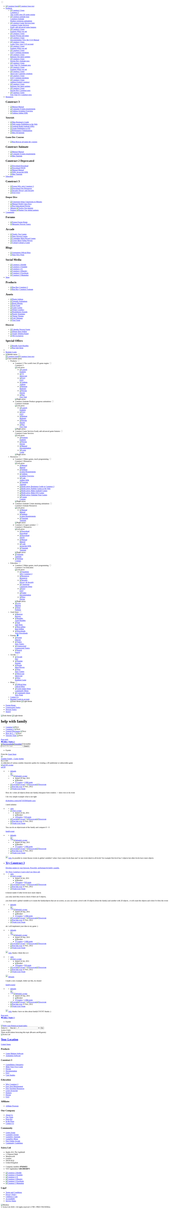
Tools (18, 320)
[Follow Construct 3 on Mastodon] (19, 275)
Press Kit (9, 1119)
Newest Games (21, 236)
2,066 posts (28, 782)
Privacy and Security (26, 191)
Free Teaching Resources (15, 1089)
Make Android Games (38, 491)
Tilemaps (19, 318)
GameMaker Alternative (14, 1065)
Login (14, 352)
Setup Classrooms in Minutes (31, 202)
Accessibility (10, 1199)
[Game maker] (20, 356)
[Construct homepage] (20, 6)
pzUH (3, 767)
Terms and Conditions (14, 1192)
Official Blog (25, 253)
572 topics (19, 782)
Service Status (11, 1201)
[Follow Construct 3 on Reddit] (18, 265)
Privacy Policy (11, 1195)
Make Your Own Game (14, 1067)
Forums (13, 635)
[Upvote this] (17, 784)
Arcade (13, 655)
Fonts (18, 306)
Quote (22, 789)
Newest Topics (25, 224)
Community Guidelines (14, 1143)
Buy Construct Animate (24, 289)
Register (9, 352)
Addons (20, 299)
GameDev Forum (12, 1135)
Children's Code (12, 1197)
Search (8, 712)
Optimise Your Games (38, 495)
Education (9, 176)
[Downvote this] (36, 784)
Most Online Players (25, 241)
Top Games (22, 234)
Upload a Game (24, 243)
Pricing (8, 1069)
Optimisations (27, 131)
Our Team (9, 1117)
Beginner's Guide (22, 122)
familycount (10, 831)
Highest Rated (23, 334)
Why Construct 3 (12, 1084)
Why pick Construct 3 (25, 186)
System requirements (27, 109)
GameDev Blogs (12, 1139)
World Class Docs (25, 204)
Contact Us (14, 697)
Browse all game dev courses (26, 142)
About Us (9, 1115)
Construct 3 (32, 363)
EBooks (19, 303)
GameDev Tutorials (13, 1137)
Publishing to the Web (29, 124)
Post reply (4, 739)
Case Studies (10, 1075)
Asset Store (14, 612)
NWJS (22, 168)
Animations (22, 301)
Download (24, 166)
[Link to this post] (16, 787)
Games (19, 308)
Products (9, 8)
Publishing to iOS (23, 128)
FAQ (18, 193)
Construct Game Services (37, 431)
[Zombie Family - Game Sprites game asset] (2, 757)
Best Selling (22, 332)
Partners (9, 1093)
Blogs (12, 682)
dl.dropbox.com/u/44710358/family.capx (21, 801)
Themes (20, 316)
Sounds (24, 312)
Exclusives (19, 336)
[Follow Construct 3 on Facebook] (19, 273)
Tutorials (18, 156)
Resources (9, 97)
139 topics (19, 817)
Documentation (11, 1071)
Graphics (20, 310)
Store (7, 277)
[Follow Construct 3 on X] (16, 269)
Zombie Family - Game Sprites (12, 759)
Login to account (23, 699)
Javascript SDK (22, 172)
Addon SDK (23, 113)
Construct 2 (25, 525)
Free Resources (26, 188)
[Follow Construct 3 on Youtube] (18, 267)
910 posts (27, 817)
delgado (11, 977)
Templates (21, 314)
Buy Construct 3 (21, 287)
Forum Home (22, 222)
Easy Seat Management (14, 1086)
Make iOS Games (37, 493)
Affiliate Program (12, 1106)
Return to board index (19, 1026)
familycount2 (10, 985)
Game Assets (10, 1133)
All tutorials (19, 133)
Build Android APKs (26, 126)
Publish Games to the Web (40, 489)
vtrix (10, 858)
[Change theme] (21, 701)
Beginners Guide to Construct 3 (42, 486)
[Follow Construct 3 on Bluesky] (18, 271)
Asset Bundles (23, 346)
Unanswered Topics (13, 707)
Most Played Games (28, 238)
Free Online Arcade (13, 1141)
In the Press (10, 1121)
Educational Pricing (22, 206)
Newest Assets (24, 329)
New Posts (20, 255)
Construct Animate (33, 401)
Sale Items (19, 348)
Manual (21, 107)
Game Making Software (14, 1054)
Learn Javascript (12, 1091)
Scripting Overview (25, 111)
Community (10, 212)
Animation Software (13, 1056)
